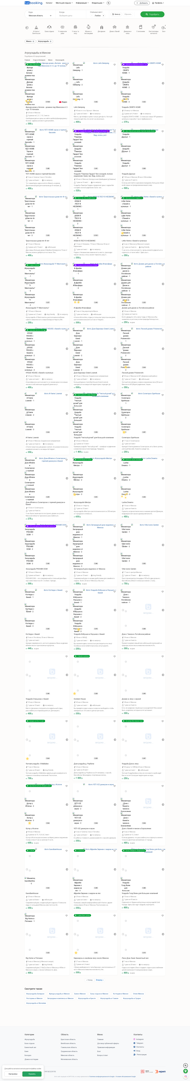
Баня (26, 1051)
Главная (27, 60)
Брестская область (68, 1039)
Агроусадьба (30, 1039)
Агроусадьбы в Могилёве (36, 1003)
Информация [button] (81, 3)
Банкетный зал (30, 1047)
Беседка (28, 1055)
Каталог (49, 3)
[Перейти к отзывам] (28, 101)
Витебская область (68, 1043)
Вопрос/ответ (102, 1055)
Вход (138, 1051)
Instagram (140, 1039)
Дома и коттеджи (31, 1059)
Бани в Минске (80, 994)
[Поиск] (108, 3)
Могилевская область (69, 1059)
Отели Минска (138, 994)
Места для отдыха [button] (63, 3)
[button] (158, 3)
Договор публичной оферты (108, 1043)
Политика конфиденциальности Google (101, 1076)
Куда (31, 12)
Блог (99, 1051)
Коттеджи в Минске (120, 994)
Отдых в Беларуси (39, 60)
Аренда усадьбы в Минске (59, 994)
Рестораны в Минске (34, 998)
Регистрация (142, 1055)
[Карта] (185, 1071)
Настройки (13, 1074)
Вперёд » (99, 980)
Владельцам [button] (97, 3)
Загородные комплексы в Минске (60, 998)
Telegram (139, 1043)
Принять (32, 1074)
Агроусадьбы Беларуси (35, 994)
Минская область (67, 1055)
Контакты (138, 1034)
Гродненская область (69, 1051)
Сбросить (127, 14)
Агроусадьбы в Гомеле (109, 998)
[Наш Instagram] (185, 1076)
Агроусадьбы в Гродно (132, 998)
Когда (61, 12)
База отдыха (29, 1043)
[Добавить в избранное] (66, 64)
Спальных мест (96, 12)
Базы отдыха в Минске (99, 994)
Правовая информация (106, 1047)
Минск (50, 60)
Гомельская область (69, 1047)
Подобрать (154, 14)
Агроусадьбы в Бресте (87, 998)
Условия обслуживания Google (126, 1076)
